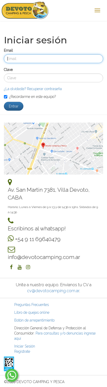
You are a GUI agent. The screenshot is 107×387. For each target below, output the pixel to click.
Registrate (22, 351)
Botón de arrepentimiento (34, 320)
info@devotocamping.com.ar (44, 257)
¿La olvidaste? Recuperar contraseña (33, 89)
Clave (8, 70)
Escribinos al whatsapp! (37, 228)
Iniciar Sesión (24, 346)
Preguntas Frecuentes (31, 305)
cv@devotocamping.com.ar (53, 290)
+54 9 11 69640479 (38, 239)
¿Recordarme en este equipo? (32, 97)
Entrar (13, 106)
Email (8, 50)
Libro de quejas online (31, 312)
